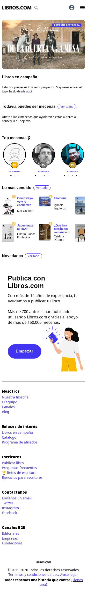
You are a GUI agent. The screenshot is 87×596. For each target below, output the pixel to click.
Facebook (9, 512)
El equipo (9, 402)
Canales (8, 407)
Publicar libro (13, 463)
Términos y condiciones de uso (33, 574)
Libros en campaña (17, 432)
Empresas (10, 538)
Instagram (10, 508)
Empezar (24, 351)
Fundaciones (12, 543)
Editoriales (10, 533)
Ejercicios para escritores (22, 477)
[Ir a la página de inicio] (17, 8)
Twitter (7, 503)
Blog (5, 411)
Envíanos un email (17, 498)
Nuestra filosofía (15, 397)
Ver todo (42, 188)
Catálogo (9, 437)
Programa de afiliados (19, 442)
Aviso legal (69, 574)
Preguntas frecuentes (19, 467)
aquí (29, 91)
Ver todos (66, 106)
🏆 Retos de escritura (19, 472)
